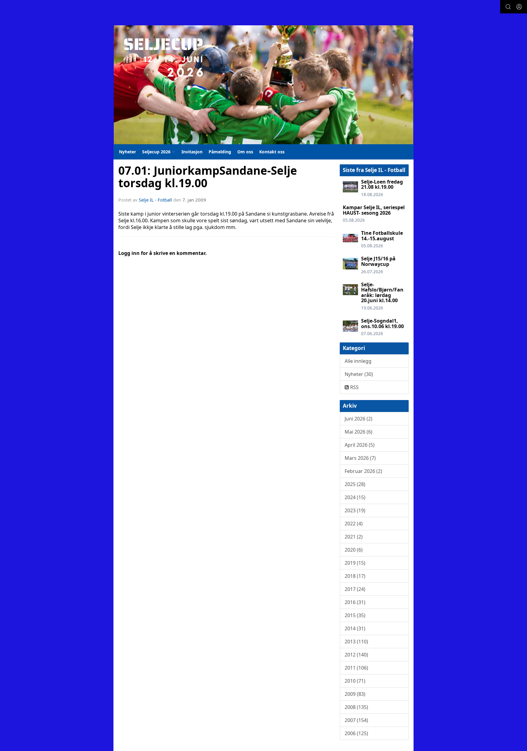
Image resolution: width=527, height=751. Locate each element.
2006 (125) (356, 733)
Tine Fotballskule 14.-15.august (382, 236)
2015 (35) (355, 615)
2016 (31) (355, 602)
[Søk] (508, 6)
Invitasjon (192, 152)
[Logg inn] (519, 6)
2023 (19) (355, 510)
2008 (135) (356, 707)
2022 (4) (354, 523)
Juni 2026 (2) (358, 418)
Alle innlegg (358, 361)
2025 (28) (355, 484)
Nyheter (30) (359, 374)
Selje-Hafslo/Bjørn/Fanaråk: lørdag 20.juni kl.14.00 (382, 292)
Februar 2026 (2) (363, 471)
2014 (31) (355, 628)
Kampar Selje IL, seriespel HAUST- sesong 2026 (374, 210)
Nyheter (127, 152)
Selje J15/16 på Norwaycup (378, 261)
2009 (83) (355, 694)
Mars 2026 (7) (360, 458)
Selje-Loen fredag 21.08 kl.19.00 (382, 184)
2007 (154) (356, 720)
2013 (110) (356, 641)
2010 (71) (355, 681)
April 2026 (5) (360, 445)
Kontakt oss (272, 152)
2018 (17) (355, 576)
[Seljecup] (263, 84)
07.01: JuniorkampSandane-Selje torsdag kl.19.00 (207, 177)
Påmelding (220, 152)
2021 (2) (354, 536)
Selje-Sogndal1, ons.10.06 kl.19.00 (382, 323)
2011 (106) (356, 667)
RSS (354, 387)
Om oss (245, 152)
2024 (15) (355, 497)
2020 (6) (354, 549)
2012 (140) (356, 654)
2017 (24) (355, 589)
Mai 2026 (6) (358, 431)
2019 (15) (355, 563)
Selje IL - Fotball (155, 200)
